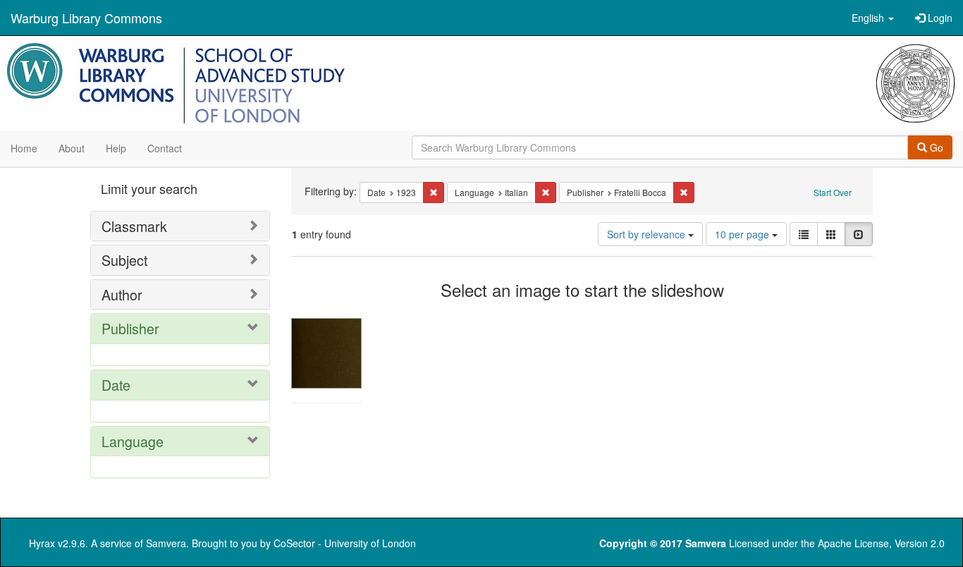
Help (116, 148)
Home (24, 148)
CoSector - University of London (345, 543)
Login (938, 18)
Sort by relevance (647, 234)
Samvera (166, 543)
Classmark (134, 226)
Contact (164, 148)
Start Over (833, 192)
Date (116, 384)
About (72, 148)
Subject (124, 260)
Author (122, 294)
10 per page (743, 234)
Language (133, 441)
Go (935, 147)
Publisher (130, 328)
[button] (872, 17)
